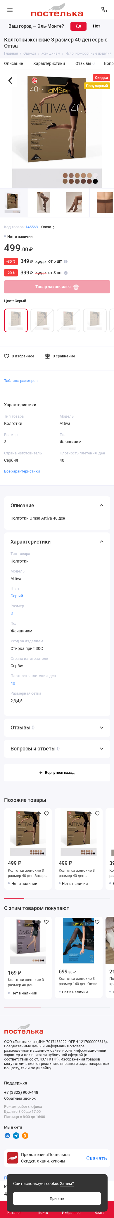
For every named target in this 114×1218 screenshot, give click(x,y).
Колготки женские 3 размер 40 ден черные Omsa (26, 982)
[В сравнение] (38, 813)
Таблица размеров (20, 380)
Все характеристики (22, 471)
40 (13, 683)
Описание (13, 63)
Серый (17, 596)
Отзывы (85, 63)
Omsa (46, 227)
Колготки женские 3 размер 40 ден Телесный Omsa (77, 873)
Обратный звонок (20, 1098)
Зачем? (67, 1183)
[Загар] (42, 320)
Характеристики (49, 63)
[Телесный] (68, 320)
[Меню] (10, 10)
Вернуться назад (60, 772)
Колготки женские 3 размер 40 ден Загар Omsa (26, 873)
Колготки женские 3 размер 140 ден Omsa (78, 981)
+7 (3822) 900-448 (21, 1092)
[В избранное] (46, 813)
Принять (57, 1198)
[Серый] (16, 320)
